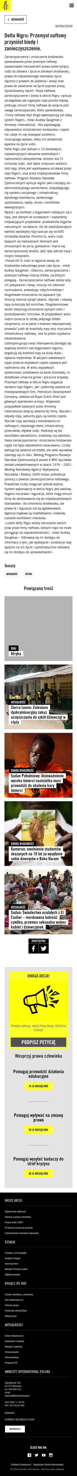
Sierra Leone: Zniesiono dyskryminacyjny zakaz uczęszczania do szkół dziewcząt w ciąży (38, 715)
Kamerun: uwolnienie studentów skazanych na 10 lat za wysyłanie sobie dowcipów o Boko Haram (36, 853)
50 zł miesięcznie (38, 1130)
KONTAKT (10, 1413)
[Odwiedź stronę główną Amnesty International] (5, 5)
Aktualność (11, 574)
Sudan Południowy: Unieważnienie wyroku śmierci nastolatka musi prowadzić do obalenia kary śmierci (37, 783)
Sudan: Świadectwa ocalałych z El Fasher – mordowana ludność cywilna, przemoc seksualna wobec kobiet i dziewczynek (38, 920)
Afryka (28, 574)
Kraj (13, 648)
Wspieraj (15, 1429)
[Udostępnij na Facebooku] (33, 948)
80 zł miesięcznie (38, 1173)
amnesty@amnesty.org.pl (17, 1396)
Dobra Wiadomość (22, 770)
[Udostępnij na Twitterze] (44, 948)
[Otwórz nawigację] (71, 5)
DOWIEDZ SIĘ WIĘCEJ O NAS (20, 1419)
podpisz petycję (38, 1042)
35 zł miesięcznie (38, 1086)
